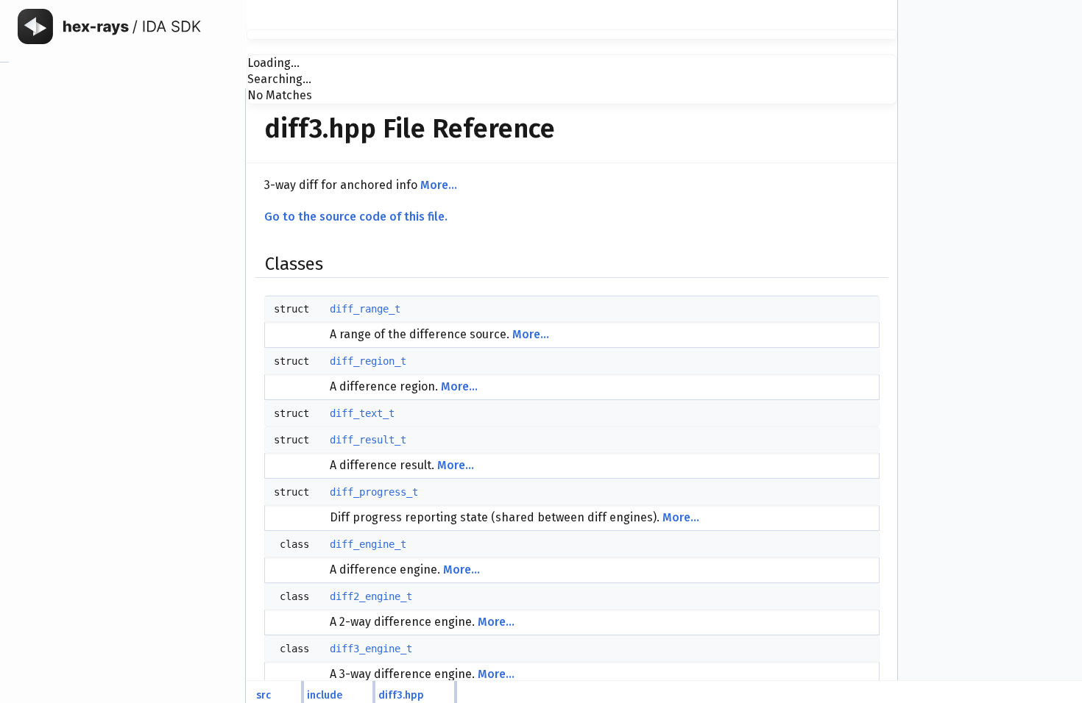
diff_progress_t (374, 492)
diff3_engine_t (371, 648)
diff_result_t (368, 440)
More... (438, 185)
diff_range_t (365, 309)
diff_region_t (368, 361)
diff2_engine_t (371, 596)
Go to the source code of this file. (356, 217)
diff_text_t (362, 413)
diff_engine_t (368, 544)
